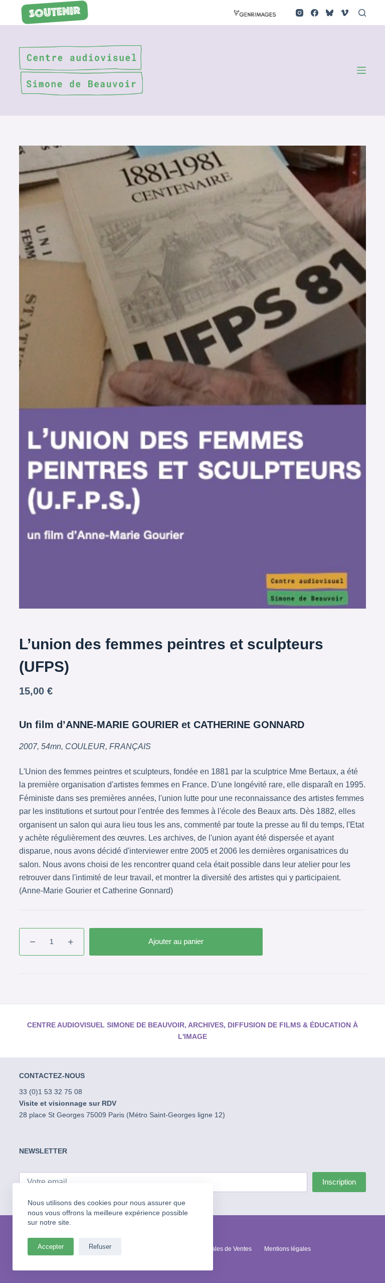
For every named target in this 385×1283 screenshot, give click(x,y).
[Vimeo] (344, 13)
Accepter (51, 1246)
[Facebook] (314, 13)
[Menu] (361, 70)
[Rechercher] (362, 13)
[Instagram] (299, 13)
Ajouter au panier (176, 941)
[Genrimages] (255, 12)
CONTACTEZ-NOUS (52, 1076)
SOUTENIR (55, 13)
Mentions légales (287, 1248)
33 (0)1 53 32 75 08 (50, 1092)
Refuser (100, 1246)
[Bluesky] (329, 13)
